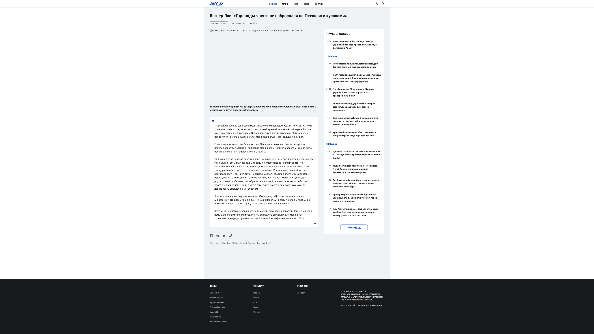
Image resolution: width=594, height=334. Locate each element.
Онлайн (319, 4)
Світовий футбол (217, 307)
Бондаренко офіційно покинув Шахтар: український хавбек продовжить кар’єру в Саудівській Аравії (355, 44)
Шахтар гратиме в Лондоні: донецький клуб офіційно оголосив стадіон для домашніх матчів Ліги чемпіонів (356, 121)
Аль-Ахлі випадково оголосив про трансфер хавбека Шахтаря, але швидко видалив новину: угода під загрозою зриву (355, 212)
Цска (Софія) (233, 243)
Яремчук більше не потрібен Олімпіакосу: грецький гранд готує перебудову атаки (354, 134)
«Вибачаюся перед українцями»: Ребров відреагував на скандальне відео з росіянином (354, 106)
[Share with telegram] (217, 236)
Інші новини (215, 317)
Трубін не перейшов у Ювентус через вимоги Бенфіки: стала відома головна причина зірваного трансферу (356, 183)
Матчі (285, 4)
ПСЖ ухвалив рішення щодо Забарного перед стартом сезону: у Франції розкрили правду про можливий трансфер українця (357, 78)
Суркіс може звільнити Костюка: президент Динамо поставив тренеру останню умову (355, 65)
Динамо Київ (216, 293)
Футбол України (217, 302)
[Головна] (216, 3)
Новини (273, 4)
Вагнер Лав (220, 243)
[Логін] (377, 3)
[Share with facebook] (211, 236)
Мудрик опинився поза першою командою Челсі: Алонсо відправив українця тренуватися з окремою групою (355, 169)
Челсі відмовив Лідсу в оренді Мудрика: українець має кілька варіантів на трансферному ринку (354, 92)
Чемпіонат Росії (263, 243)
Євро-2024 (214, 312)
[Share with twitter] (224, 236)
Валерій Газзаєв (247, 243)
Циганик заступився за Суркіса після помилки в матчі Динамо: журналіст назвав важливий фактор (357, 154)
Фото (295, 4)
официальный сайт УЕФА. (290, 218)
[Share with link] (230, 236)
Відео (306, 4)
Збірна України (216, 297)
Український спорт (218, 321)
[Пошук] (383, 3)
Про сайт (301, 293)
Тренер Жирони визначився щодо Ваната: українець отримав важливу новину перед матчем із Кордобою (355, 197)
